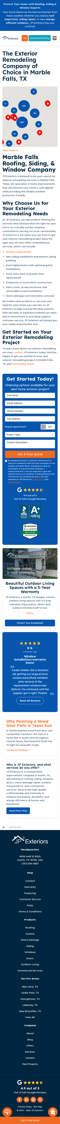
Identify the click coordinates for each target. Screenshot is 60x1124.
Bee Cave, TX (30, 986)
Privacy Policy (14, 482)
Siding (30, 946)
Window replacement (18, 251)
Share (30, 613)
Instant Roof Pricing (39, 38)
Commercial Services (30, 970)
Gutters (30, 933)
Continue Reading (17, 750)
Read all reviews (30, 700)
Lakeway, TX (30, 1004)
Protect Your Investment (30, 623)
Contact (30, 880)
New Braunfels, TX (30, 1011)
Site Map (37, 1106)
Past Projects (30, 1064)
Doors (30, 958)
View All (30, 1017)
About (30, 1033)
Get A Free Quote (30, 1120)
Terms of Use (38, 479)
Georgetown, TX (30, 998)
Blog (30, 1039)
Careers (30, 1057)
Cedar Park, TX (30, 992)
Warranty (30, 886)
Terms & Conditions (30, 911)
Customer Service (30, 899)
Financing (30, 893)
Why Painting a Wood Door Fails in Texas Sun (29, 723)
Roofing (30, 927)
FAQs (30, 905)
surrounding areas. (23, 363)
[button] (8, 118)
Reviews (30, 1051)
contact (18, 352)
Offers (30, 1045)
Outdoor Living (30, 964)
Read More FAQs (18, 810)
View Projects (10, 150)
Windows (30, 952)
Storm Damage (30, 939)
